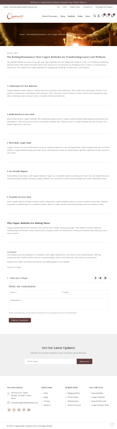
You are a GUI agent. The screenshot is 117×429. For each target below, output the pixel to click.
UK (58, 7)
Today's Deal (75, 7)
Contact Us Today (14, 267)
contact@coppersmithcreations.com (25, 403)
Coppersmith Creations (23, 426)
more (88, 16)
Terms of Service (74, 405)
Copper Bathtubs (98, 397)
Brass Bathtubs (97, 393)
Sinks (80, 16)
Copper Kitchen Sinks (100, 405)
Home (22, 34)
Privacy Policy (73, 397)
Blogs (46, 397)
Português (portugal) (104, 7)
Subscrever (84, 361)
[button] (94, 16)
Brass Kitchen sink (99, 401)
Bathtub (71, 16)
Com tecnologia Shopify (42, 426)
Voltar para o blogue (19, 278)
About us (47, 405)
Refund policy (73, 401)
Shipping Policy (74, 393)
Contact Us (87, 7)
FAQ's (46, 393)
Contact (47, 401)
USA (64, 7)
